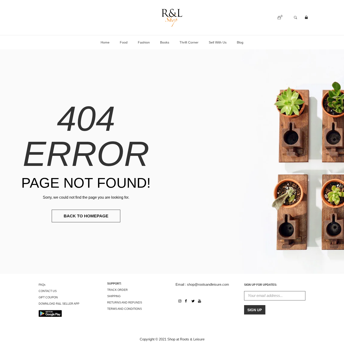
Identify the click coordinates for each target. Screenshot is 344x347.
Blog (240, 42)
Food (124, 42)
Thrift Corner (188, 42)
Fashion (144, 42)
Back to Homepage (86, 216)
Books (164, 42)
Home (105, 42)
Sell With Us (218, 42)
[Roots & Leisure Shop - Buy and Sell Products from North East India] (172, 17)
